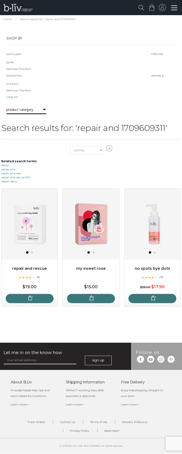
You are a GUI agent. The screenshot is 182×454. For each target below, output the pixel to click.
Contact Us (67, 422)
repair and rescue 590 (15, 177)
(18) (161, 277)
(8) (38, 277)
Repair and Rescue (29, 268)
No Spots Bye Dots (152, 268)
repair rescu (9, 181)
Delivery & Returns (134, 422)
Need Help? (111, 430)
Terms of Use (98, 422)
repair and (8, 169)
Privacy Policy (79, 430)
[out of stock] (30, 298)
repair (5, 165)
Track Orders (36, 422)
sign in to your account (162, 8)
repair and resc (11, 173)
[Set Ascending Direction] (108, 150)
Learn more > (20, 404)
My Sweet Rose (91, 268)
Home (8, 19)
